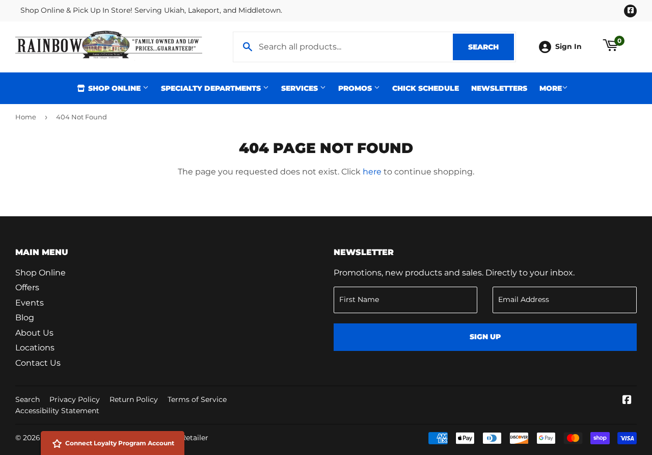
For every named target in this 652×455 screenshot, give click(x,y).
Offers (27, 287)
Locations (35, 347)
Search (491, 47)
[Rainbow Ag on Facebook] (627, 401)
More (550, 88)
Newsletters (499, 88)
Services (300, 88)
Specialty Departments (212, 88)
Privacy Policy (74, 399)
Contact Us (38, 363)
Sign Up (485, 336)
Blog (24, 317)
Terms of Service (197, 399)
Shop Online (114, 88)
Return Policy (134, 399)
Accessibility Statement (57, 411)
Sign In (568, 46)
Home (25, 117)
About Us (34, 333)
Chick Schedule (425, 88)
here (372, 171)
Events (29, 303)
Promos (356, 88)
